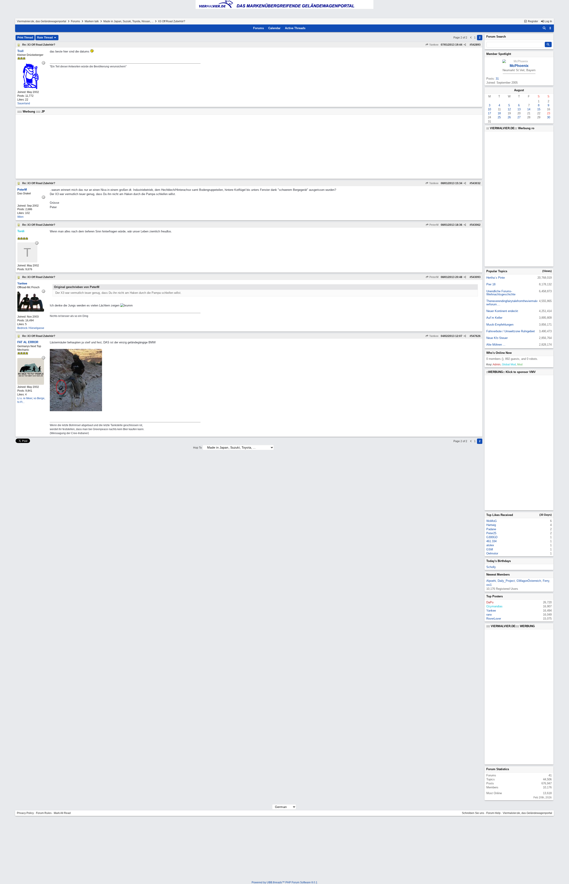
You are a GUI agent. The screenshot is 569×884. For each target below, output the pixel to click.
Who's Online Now (499, 352)
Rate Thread (45, 37)
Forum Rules (44, 813)
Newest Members (498, 574)
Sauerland (23, 103)
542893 (476, 44)
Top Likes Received (499, 515)
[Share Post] (464, 44)
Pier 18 (490, 284)
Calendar (274, 28)
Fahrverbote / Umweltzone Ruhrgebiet (510, 331)
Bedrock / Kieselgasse (30, 328)
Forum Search (496, 36)
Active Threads (295, 28)
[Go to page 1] (471, 37)
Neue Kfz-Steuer (497, 338)
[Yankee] (30, 310)
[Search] (544, 28)
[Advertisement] (150, 147)
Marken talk (92, 21)
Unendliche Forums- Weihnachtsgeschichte (500, 293)
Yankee (434, 44)
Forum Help (493, 813)
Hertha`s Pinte (495, 277)
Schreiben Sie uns (473, 813)
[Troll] (30, 89)
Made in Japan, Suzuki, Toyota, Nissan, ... (128, 21)
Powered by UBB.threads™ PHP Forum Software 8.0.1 (284, 882)
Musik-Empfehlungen (499, 324)
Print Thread (25, 37)
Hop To (197, 447)
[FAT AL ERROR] (30, 383)
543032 (476, 183)
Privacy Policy (25, 813)
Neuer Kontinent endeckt (502, 311)
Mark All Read (62, 813)
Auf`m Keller (494, 317)
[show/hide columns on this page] (550, 28)
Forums (75, 21)
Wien (20, 216)
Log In (548, 21)
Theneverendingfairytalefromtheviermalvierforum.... (512, 302)
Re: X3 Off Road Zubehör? (38, 44)
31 (497, 78)
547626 (476, 336)
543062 (476, 224)
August (519, 90)
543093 (476, 277)
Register (532, 21)
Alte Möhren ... (495, 344)
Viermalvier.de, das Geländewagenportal (41, 21)
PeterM (434, 224)
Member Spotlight (498, 54)
